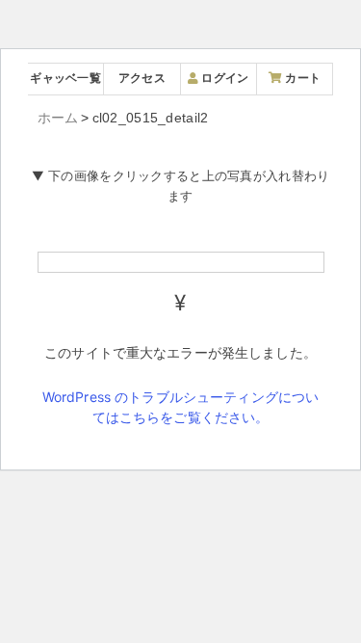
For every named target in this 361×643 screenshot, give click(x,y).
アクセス (142, 77)
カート (301, 77)
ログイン (223, 77)
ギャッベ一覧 (65, 77)
